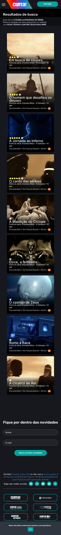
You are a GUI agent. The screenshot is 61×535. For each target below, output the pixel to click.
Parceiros (44, 477)
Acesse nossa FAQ (21, 474)
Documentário (15, 68)
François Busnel (32, 68)
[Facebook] (31, 483)
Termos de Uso (11, 477)
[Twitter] (55, 483)
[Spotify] (49, 483)
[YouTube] (43, 483)
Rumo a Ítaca (19, 343)
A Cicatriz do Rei (22, 383)
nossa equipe (49, 474)
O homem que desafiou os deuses (30, 99)
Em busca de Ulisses (25, 60)
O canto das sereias (25, 181)
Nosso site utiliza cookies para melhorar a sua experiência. (30, 525)
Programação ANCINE (39, 479)
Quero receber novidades (30, 453)
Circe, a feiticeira (23, 262)
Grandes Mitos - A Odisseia (33, 63)
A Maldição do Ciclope (27, 222)
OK (30, 529)
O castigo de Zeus (24, 302)
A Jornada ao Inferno (26, 141)
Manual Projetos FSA (29, 477)
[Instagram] (37, 483)
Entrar (47, 4)
